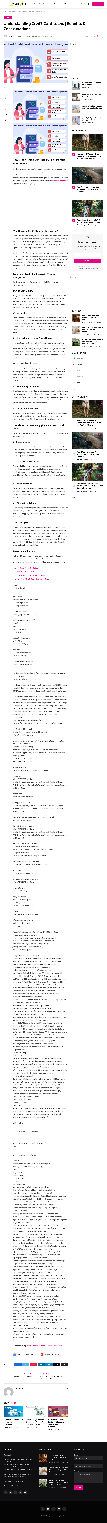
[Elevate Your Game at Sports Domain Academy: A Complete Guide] (76, 342)
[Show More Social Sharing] (101, 36)
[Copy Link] (6, 120)
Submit (78, 1488)
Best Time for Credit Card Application (31, 575)
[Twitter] (6, 99)
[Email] (6, 114)
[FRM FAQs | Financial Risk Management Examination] (13, 1411)
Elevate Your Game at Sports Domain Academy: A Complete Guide (92, 341)
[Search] (88, 4)
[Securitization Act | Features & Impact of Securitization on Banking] (58, 1411)
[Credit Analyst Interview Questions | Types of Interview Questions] (36, 1411)
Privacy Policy (86, 268)
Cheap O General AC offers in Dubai (92, 95)
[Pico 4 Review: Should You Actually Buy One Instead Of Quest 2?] (87, 175)
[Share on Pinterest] (97, 36)
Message (77, 1471)
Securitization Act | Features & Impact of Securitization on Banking (56, 1423)
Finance (7, 17)
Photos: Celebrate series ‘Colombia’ (19, 1376)
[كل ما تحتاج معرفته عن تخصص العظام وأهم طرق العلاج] (76, 120)
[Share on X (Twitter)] (94, 36)
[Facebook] (6, 93)
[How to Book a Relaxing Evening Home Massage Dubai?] (76, 318)
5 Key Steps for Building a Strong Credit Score (44, 1346)
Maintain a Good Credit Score (28, 571)
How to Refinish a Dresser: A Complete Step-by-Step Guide (92, 329)
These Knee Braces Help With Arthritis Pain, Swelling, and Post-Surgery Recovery (89, 222)
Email (75, 1463)
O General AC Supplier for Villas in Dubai (91, 84)
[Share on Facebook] (90, 36)
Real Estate (64, 4)
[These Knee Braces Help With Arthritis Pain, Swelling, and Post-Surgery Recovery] (87, 208)
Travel (41, 4)
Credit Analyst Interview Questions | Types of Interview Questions (35, 1422)
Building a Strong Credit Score (28, 568)
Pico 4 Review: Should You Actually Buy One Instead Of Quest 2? (89, 189)
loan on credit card (60, 181)
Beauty (48, 4)
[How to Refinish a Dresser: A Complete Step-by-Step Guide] (76, 330)
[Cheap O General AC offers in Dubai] (76, 97)
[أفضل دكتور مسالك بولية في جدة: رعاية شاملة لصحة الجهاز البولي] (76, 109)
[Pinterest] (6, 109)
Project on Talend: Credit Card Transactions (33, 579)
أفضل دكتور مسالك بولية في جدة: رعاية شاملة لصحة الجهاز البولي (92, 107)
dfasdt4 (12, 36)
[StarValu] (18, 4)
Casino (56, 4)
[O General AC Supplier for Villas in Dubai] (76, 85)
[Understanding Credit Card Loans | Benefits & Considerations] (36, 62)
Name (76, 1455)
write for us (98, 4)
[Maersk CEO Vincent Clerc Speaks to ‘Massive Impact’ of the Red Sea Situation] (87, 142)
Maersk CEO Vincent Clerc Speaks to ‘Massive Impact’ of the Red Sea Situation (89, 156)
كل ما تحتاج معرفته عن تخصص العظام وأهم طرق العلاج (91, 119)
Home (36, 4)
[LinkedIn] (6, 104)
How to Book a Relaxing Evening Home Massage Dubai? (90, 317)
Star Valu (63, 1516)
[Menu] (4, 4)
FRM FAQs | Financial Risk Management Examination (13, 1422)
